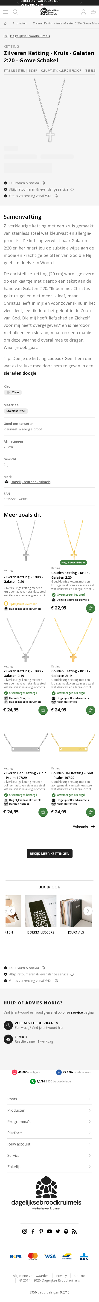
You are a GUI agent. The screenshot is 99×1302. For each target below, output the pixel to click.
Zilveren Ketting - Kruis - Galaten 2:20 (23, 579)
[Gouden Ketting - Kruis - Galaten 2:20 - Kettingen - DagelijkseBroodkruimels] (73, 542)
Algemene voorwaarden (31, 1275)
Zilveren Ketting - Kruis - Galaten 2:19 (23, 673)
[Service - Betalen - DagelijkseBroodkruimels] (15, 1256)
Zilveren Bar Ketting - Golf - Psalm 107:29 (25, 775)
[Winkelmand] (93, 12)
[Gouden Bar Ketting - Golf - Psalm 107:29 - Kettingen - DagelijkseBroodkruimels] (73, 742)
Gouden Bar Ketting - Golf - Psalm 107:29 (72, 775)
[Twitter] (57, 1231)
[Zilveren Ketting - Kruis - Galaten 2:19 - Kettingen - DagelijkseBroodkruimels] (26, 640)
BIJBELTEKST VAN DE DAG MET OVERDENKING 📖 (40, 3)
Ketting (11, 46)
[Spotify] (66, 1231)
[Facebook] (33, 1231)
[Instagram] (24, 1231)
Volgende (80, 826)
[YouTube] (49, 1231)
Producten (19, 23)
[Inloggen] (83, 12)
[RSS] (74, 1231)
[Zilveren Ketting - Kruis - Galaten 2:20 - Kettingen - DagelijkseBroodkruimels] (26, 542)
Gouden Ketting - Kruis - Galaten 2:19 (70, 673)
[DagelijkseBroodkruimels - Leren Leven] (5, 23)
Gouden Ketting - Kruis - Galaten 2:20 (70, 575)
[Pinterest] (41, 1231)
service (77, 1012)
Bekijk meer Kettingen (49, 853)
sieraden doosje (20, 373)
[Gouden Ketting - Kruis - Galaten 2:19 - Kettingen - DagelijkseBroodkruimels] (73, 640)
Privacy (61, 1275)
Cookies (80, 1275)
